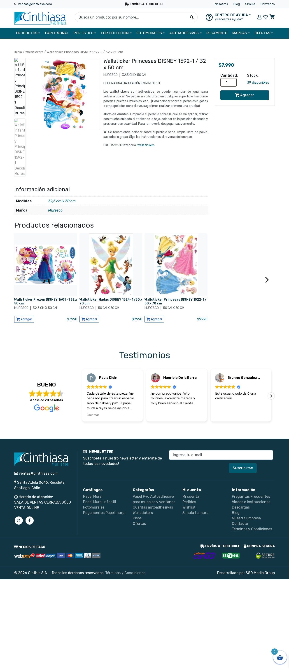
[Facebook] (29, 520)
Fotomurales (93, 507)
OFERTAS (262, 33)
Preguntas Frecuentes (251, 496)
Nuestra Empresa (246, 518)
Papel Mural (93, 496)
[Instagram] (18, 520)
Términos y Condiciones (252, 529)
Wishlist (189, 507)
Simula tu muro (195, 513)
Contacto (268, 4)
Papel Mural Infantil (99, 502)
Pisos (137, 518)
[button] (271, 396)
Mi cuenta (190, 496)
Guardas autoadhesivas (153, 507)
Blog (236, 4)
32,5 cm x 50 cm (62, 201)
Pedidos (189, 502)
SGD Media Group (260, 573)
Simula (250, 4)
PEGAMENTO (217, 33)
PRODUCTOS (26, 33)
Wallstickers (34, 52)
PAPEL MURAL (57, 33)
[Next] (266, 280)
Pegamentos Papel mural (104, 513)
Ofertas (139, 523)
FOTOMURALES (149, 33)
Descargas (241, 507)
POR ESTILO (83, 33)
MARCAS (239, 33)
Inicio (18, 52)
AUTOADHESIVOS (184, 33)
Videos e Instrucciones (251, 502)
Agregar (246, 95)
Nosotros (221, 4)
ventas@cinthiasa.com (35, 4)
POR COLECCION (115, 33)
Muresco (55, 210)
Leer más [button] (93, 415)
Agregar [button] (26, 319)
